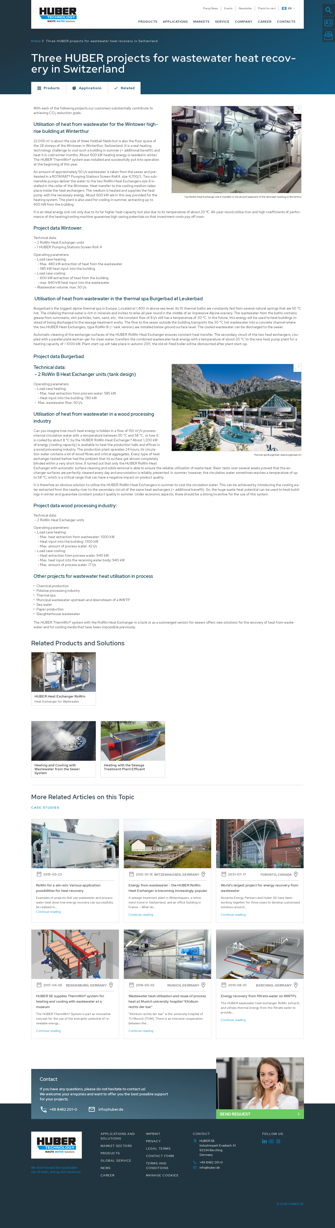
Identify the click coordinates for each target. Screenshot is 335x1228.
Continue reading (48, 912)
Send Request (235, 1114)
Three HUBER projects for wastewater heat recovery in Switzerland (102, 41)
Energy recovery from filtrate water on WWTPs (258, 996)
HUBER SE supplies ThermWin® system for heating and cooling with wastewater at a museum (70, 1001)
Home (36, 41)
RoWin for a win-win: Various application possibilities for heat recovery (68, 888)
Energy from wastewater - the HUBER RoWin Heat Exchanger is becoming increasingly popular (168, 888)
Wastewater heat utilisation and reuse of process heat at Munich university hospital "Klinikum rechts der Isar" (167, 1001)
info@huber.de (110, 1109)
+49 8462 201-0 (63, 1109)
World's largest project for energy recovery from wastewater (259, 888)
